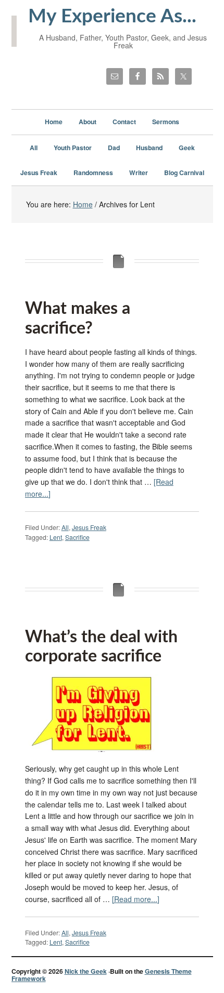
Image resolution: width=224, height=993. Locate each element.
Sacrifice (77, 537)
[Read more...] (135, 899)
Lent (55, 537)
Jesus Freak (89, 527)
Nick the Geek (86, 971)
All (65, 527)
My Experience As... (112, 16)
